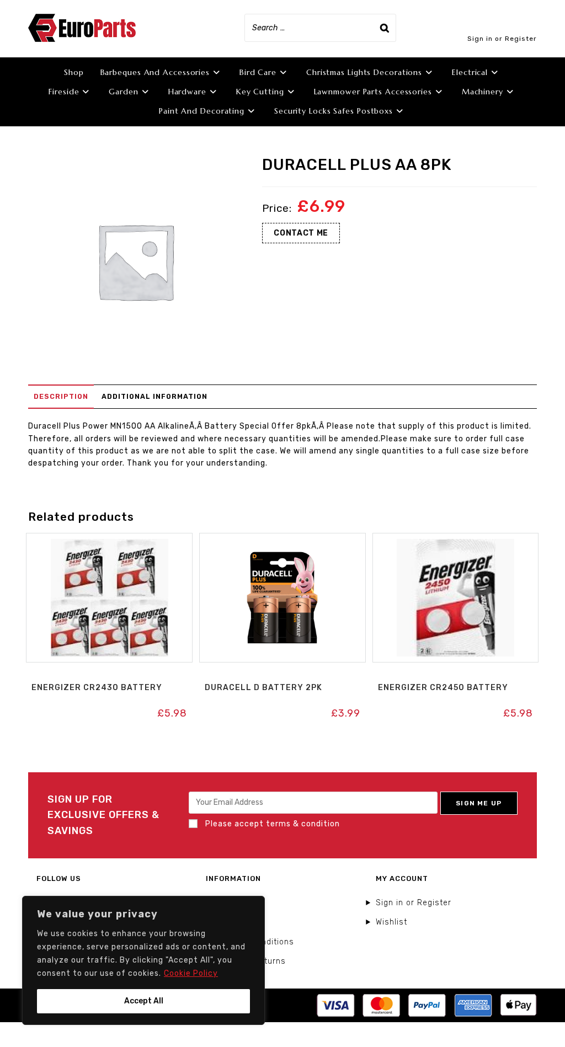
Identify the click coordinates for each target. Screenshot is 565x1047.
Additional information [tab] (154, 396)
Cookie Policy (191, 973)
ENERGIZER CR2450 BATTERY (443, 687)
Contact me (301, 233)
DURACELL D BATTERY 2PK (263, 687)
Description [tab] (61, 396)
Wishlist (391, 922)
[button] (109, 544)
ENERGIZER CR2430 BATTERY (96, 687)
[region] (143, 960)
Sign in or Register (502, 38)
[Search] (385, 27)
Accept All (143, 1001)
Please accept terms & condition (271, 824)
